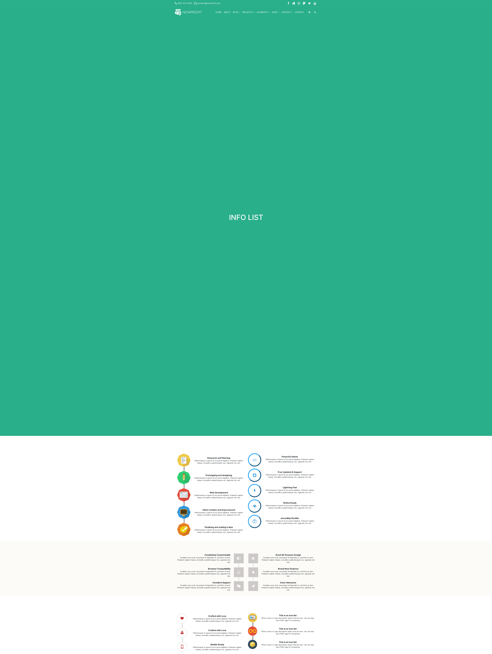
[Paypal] (304, 3)
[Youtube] (314, 3)
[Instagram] (299, 3)
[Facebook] (288, 3)
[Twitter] (309, 3)
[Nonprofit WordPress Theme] (188, 12)
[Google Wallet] (293, 3)
